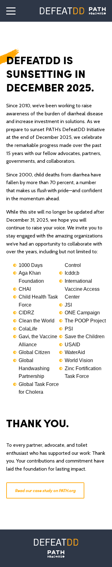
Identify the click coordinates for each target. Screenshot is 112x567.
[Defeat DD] (62, 10)
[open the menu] (11, 11)
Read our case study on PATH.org (45, 490)
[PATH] (56, 554)
